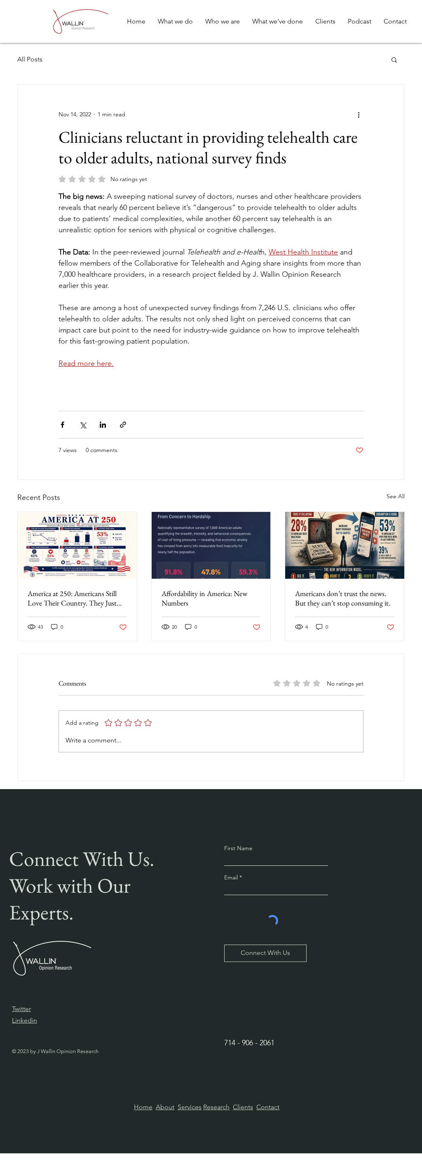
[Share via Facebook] (62, 425)
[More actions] (358, 114)
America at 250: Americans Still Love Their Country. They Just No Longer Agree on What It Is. (74, 598)
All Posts (29, 59)
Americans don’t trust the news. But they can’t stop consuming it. (342, 598)
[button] (394, 59)
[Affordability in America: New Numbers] (211, 545)
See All (396, 496)
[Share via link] (123, 425)
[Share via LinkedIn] (103, 425)
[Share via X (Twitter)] (83, 425)
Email (231, 877)
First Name (238, 848)
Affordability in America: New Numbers (204, 598)
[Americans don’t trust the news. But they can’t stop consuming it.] (344, 545)
